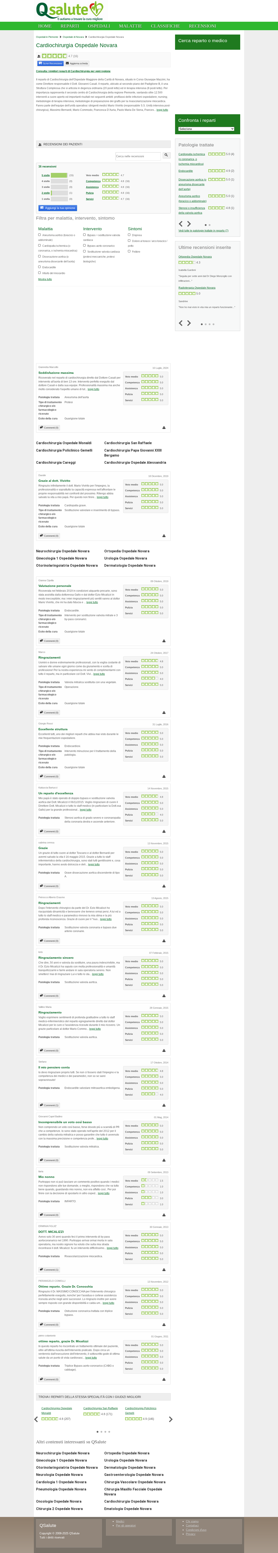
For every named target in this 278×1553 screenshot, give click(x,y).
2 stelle (46, 193)
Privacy (190, 1534)
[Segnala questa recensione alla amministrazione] (164, 427)
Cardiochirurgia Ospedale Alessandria (135, 462)
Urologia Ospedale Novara (125, 558)
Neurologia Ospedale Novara (59, 1475)
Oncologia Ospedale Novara (58, 1501)
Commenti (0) (51, 427)
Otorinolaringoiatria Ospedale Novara (67, 565)
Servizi (90, 199)
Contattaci (192, 1525)
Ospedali (99, 25)
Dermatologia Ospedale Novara (130, 565)
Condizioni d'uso (196, 1529)
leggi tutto (162, 109)
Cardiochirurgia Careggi (56, 462)
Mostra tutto (45, 279)
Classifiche (165, 25)
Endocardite (186, 170)
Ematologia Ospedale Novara (128, 1509)
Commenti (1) (51, 1105)
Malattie (130, 25)
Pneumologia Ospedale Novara (61, 1489)
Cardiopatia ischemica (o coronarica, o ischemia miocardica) (192, 159)
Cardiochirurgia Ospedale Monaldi (63, 443)
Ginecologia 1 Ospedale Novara (61, 558)
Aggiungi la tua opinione (60, 208)
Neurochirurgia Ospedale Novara (62, 551)
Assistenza (92, 187)
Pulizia (90, 193)
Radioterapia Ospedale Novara (197, 287)
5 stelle (46, 175)
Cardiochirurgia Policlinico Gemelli (64, 450)
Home (45, 25)
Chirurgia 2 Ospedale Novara (59, 1509)
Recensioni (202, 25)
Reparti (70, 25)
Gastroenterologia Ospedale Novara (134, 1475)
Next (170, 1419)
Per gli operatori (126, 1525)
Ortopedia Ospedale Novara (126, 551)
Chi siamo (192, 1521)
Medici (120, 1521)
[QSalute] (71, 20)
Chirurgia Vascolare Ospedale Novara (134, 1482)
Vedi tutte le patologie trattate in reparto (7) (203, 230)
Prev (37, 1419)
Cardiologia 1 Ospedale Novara (61, 1482)
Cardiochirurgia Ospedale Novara (131, 1501)
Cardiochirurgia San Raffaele (128, 443)
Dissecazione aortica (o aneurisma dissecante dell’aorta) (192, 184)
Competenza (93, 181)
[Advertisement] (87, 125)
